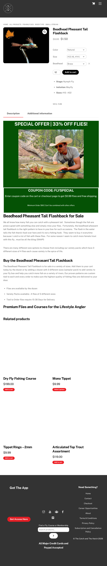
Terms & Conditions (88, 518)
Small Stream (52, 24)
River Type (39, 24)
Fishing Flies (28, 24)
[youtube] (50, 511)
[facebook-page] (62, 511)
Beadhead (58, 63)
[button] (44, 31)
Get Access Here (19, 519)
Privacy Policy (88, 523)
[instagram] (43, 511)
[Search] (53, 536)
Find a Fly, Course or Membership (53, 525)
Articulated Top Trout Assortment (67, 449)
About (88, 513)
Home (5, 24)
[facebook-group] (56, 511)
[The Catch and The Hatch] (8, 12)
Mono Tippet (61, 378)
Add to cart (70, 72)
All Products (15, 24)
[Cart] (93, 3)
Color (55, 50)
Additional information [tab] (39, 113)
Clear (89, 64)
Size (55, 56)
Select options (59, 389)
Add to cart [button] (9, 389)
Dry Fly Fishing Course (19, 378)
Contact (88, 498)
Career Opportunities (88, 508)
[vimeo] (53, 517)
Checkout (88, 503)
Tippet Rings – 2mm (17, 447)
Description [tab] (13, 113)
